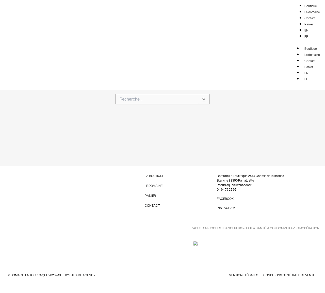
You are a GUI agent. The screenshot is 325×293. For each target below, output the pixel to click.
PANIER (150, 195)
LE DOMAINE (153, 186)
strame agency (82, 275)
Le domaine (312, 55)
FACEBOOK (225, 199)
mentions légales (243, 275)
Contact (309, 61)
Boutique (310, 48)
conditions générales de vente (289, 275)
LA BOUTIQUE (154, 176)
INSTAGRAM (226, 208)
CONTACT (152, 205)
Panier (308, 67)
